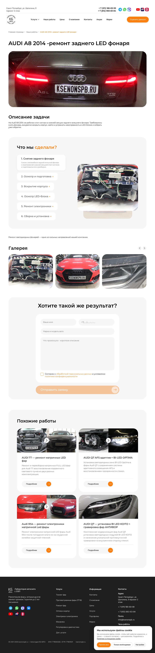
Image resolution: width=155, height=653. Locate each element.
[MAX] (129, 9)
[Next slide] (145, 248)
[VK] (28, 608)
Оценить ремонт (138, 19)
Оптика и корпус (63, 611)
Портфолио (94, 616)
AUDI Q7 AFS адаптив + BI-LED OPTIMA (108, 457)
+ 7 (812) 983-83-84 (107, 11)
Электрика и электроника (67, 616)
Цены (62, 19)
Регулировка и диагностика (67, 627)
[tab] (41, 158)
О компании (74, 19)
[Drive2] (147, 9)
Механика (60, 622)
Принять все (104, 645)
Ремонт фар (61, 605)
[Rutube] (142, 9)
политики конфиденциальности (61, 376)
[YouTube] (138, 9)
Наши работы (49, 19)
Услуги (34, 19)
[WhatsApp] (124, 9)
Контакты (88, 19)
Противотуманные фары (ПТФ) (69, 600)
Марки (109, 19)
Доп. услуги (61, 632)
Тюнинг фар (61, 595)
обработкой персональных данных (74, 374)
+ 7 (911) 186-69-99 (107, 8)
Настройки (140, 645)
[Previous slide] (140, 248)
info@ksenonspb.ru (126, 620)
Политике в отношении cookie (108, 639)
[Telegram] (120, 9)
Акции (99, 19)
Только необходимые (122, 645)
